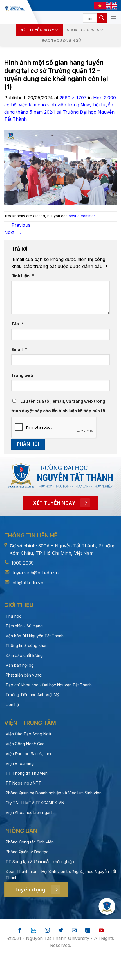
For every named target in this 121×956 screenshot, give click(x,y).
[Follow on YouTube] (101, 931)
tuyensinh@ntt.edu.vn (35, 573)
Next (13, 232)
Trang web (22, 375)
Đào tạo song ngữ (61, 40)
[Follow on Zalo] (33, 931)
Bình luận (22, 275)
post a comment (83, 216)
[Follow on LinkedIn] (87, 931)
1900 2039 (22, 563)
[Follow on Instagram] (47, 931)
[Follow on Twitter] (60, 931)
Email (19, 349)
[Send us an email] (74, 931)
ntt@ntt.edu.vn (27, 582)
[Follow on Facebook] (19, 931)
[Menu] (113, 18)
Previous (18, 225)
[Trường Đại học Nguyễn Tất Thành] (14, 8)
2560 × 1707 (73, 97)
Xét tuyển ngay (37, 30)
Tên (17, 324)
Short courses (83, 30)
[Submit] (101, 18)
